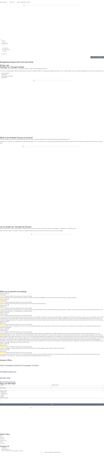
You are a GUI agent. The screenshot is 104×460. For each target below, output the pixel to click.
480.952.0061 (5, 378)
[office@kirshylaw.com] (1, 368)
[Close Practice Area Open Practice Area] (3, 45)
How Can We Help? (4, 397)
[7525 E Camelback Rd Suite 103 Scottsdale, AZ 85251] (1, 362)
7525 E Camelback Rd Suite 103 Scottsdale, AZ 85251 (19, 365)
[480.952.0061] (1, 375)
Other (2, 396)
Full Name (2, 384)
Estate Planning (4, 393)
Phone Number (55, 384)
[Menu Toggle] (1, 39)
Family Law (3, 392)
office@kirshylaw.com (8, 372)
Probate (2, 395)
